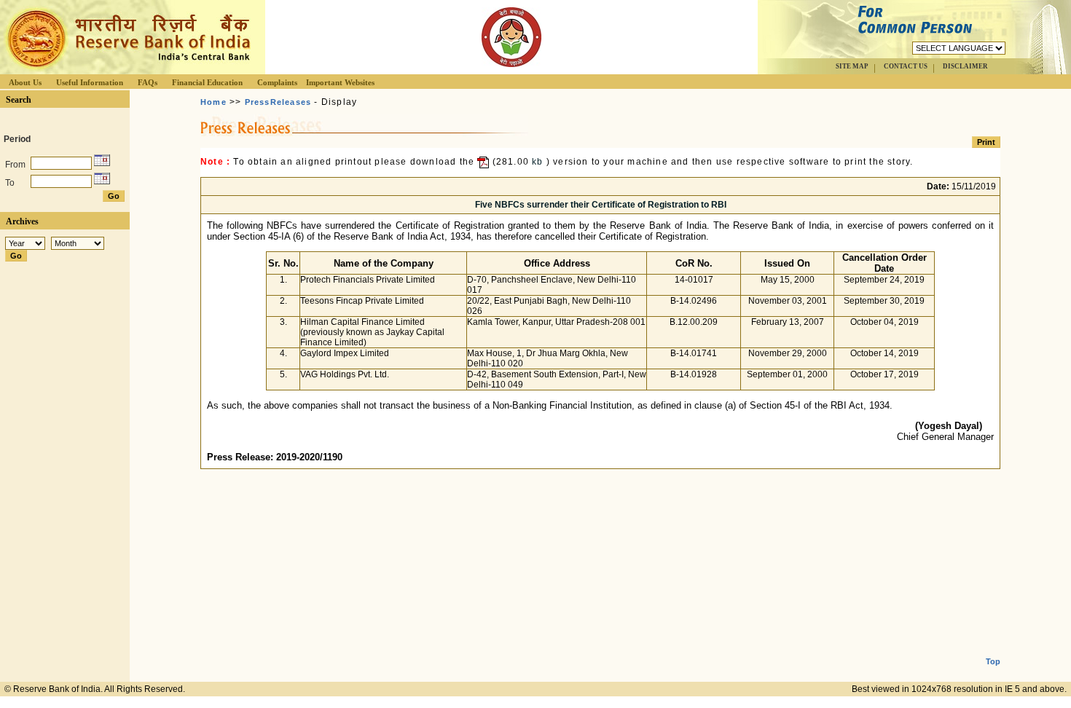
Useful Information (89, 82)
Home (213, 102)
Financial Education (207, 82)
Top (993, 661)
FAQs (147, 82)
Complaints (277, 82)
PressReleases (278, 102)
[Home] (127, 70)
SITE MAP (852, 66)
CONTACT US (905, 66)
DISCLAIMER (965, 66)
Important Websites (340, 82)
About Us (25, 82)
